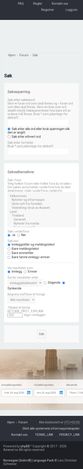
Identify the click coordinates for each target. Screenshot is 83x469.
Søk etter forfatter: (21, 142)
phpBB (25, 446)
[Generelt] (41, 220)
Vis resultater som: (21, 268)
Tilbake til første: (19, 307)
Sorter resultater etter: (23, 277)
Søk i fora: (14, 180)
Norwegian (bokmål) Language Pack (28, 460)
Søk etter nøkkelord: (21, 100)
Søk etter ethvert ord (26, 136)
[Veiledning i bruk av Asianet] (41, 208)
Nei (23, 235)
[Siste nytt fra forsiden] (41, 204)
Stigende (53, 282)
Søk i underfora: (19, 231)
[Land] (41, 212)
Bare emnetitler (22, 253)
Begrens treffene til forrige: (27, 294)
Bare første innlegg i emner (30, 257)
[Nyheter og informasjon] (41, 200)
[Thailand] (41, 216)
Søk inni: (13, 241)
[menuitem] (19, 3)
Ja (13, 235)
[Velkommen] (41, 196)
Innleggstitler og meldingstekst (33, 244)
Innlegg (16, 271)
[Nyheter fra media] (41, 224)
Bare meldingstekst (25, 248)
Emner (32, 271)
